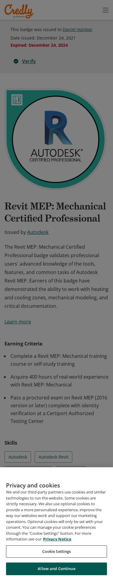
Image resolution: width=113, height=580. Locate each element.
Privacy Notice (57, 539)
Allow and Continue (56, 568)
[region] (56, 523)
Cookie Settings (56, 551)
